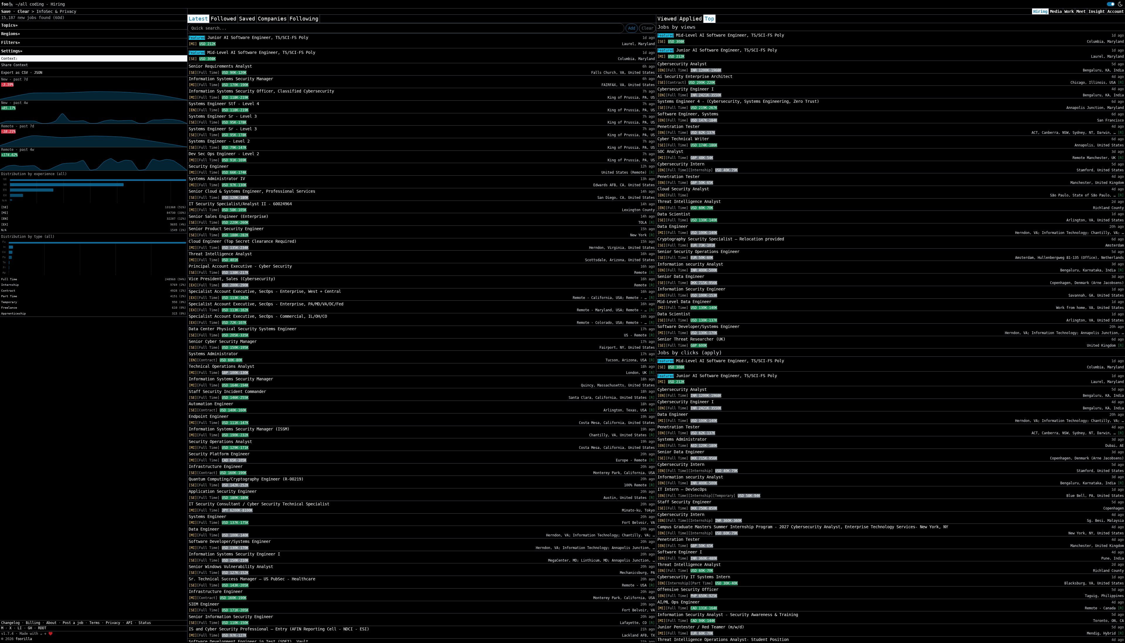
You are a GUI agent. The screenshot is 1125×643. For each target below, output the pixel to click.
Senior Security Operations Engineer (698, 251)
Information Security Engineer (691, 289)
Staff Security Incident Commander (227, 391)
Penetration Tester (678, 126)
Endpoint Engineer (209, 416)
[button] (93, 58)
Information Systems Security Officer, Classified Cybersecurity (261, 91)
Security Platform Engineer (219, 454)
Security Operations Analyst (220, 441)
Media (1056, 11)
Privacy (113, 623)
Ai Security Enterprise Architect (694, 76)
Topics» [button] (9, 25)
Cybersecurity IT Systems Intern (693, 576)
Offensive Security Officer (687, 589)
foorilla (24, 639)
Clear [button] (25, 11)
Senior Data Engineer (680, 276)
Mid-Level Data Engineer (684, 301)
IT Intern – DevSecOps (682, 489)
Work (1069, 11)
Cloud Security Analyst (683, 189)
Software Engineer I (679, 552)
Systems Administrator (213, 353)
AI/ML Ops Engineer (678, 602)
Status (145, 623)
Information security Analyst (690, 264)
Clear (647, 28)
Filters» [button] (10, 42)
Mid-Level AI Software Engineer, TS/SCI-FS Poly (252, 52)
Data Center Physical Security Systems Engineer (242, 328)
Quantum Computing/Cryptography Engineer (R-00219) (246, 479)
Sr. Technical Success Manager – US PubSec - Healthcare (252, 579)
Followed (223, 19)
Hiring (1040, 11)
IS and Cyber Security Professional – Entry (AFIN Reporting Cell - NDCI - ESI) (279, 629)
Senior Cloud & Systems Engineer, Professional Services (252, 191)
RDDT (42, 628)
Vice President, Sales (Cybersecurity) (232, 278)
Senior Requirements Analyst (220, 66)
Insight (1096, 11)
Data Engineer (204, 529)
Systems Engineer (207, 516)
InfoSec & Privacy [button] (56, 11)
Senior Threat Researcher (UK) (691, 339)
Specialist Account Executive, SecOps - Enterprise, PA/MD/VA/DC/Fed (266, 304)
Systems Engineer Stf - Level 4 (224, 103)
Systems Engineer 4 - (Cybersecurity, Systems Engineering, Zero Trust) (738, 101)
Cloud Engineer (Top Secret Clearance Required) (242, 241)
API (129, 623)
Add (631, 28)
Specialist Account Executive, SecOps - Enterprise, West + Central (265, 291)
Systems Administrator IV (217, 178)
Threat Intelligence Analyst (220, 254)
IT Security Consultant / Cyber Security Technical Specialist (259, 504)
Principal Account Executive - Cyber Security (240, 266)
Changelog (10, 623)
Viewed (667, 19)
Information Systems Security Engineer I (234, 554)
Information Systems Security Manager (231, 78)
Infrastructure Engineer (216, 466)
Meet (1081, 11)
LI (20, 628)
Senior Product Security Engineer (226, 228)
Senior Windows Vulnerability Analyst (231, 566)
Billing (33, 623)
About (51, 623)
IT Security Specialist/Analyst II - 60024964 (240, 203)
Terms (94, 623)
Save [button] (7, 11)
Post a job (73, 623)
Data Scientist (673, 214)
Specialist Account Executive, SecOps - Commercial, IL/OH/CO (258, 316)
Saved (247, 19)
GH (30, 628)
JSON (38, 73)
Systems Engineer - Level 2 (219, 141)
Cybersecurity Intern (680, 164)
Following (303, 19)
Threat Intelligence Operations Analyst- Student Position (723, 639)
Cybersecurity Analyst (682, 63)
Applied (690, 19)
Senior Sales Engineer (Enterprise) (228, 216)
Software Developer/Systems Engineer (230, 541)
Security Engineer (209, 166)
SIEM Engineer (204, 604)
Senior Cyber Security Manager (223, 341)
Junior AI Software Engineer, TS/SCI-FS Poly (248, 37)
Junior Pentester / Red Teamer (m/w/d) (700, 627)
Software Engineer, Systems (687, 114)
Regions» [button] (10, 33)
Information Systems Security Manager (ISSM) (239, 429)
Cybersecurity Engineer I (685, 89)
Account (1115, 11)
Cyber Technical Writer (683, 138)
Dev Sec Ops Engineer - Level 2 (224, 153)
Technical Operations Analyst (221, 366)
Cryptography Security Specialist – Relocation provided (720, 239)
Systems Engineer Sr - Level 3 (223, 116)
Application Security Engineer (223, 491)
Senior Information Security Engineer (231, 616)
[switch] (1111, 4)
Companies (272, 19)
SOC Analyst (670, 151)
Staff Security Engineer (684, 502)
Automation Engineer (211, 403)
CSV (25, 73)
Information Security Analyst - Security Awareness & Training (727, 614)
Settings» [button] (11, 51)
